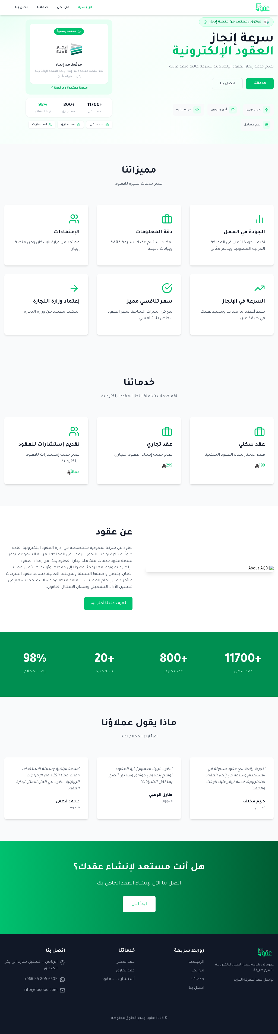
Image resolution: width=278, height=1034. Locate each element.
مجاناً (75, 472)
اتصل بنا (22, 7)
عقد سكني (125, 962)
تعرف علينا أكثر (111, 603)
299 (169, 466)
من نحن (63, 7)
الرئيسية (85, 7)
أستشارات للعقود (118, 979)
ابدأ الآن (139, 904)
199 (262, 466)
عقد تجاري (125, 971)
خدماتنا (42, 7)
